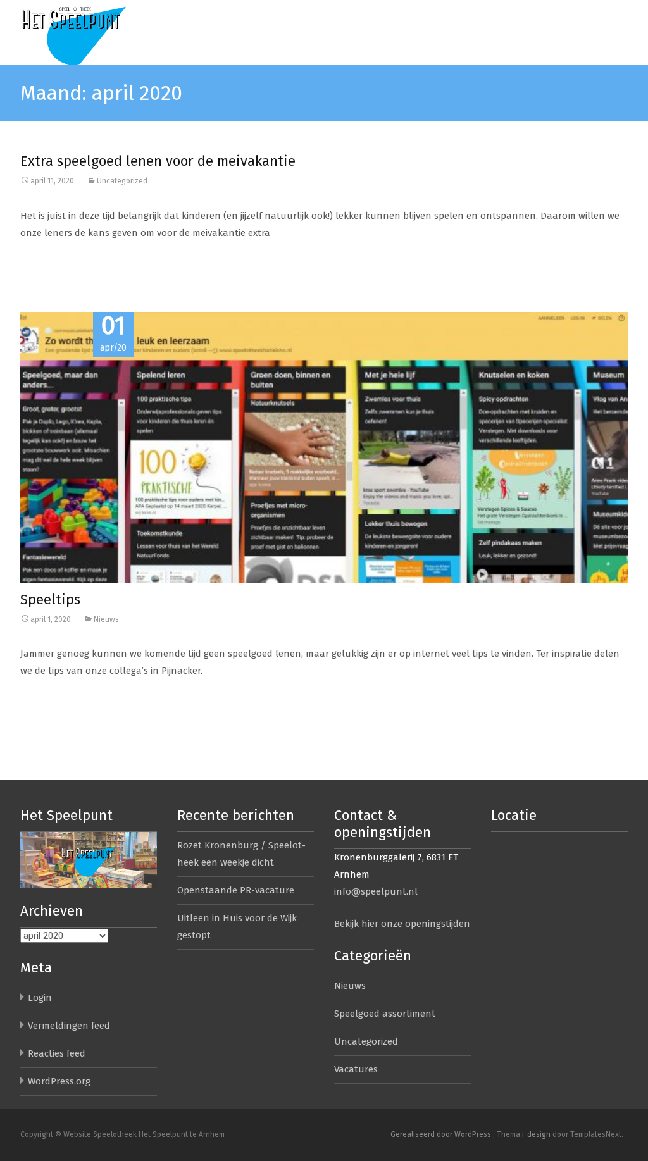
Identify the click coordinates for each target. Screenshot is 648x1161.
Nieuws (106, 619)
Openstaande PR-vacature (235, 890)
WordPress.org (59, 1081)
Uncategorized (122, 181)
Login (40, 997)
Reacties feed (56, 1053)
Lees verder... (47, 272)
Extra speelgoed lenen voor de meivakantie (158, 161)
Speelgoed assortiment (384, 1013)
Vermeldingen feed (69, 1025)
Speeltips (50, 599)
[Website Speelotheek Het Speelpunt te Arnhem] (98, 32)
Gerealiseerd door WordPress (441, 1134)
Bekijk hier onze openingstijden (402, 923)
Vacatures (356, 1069)
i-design (537, 1134)
